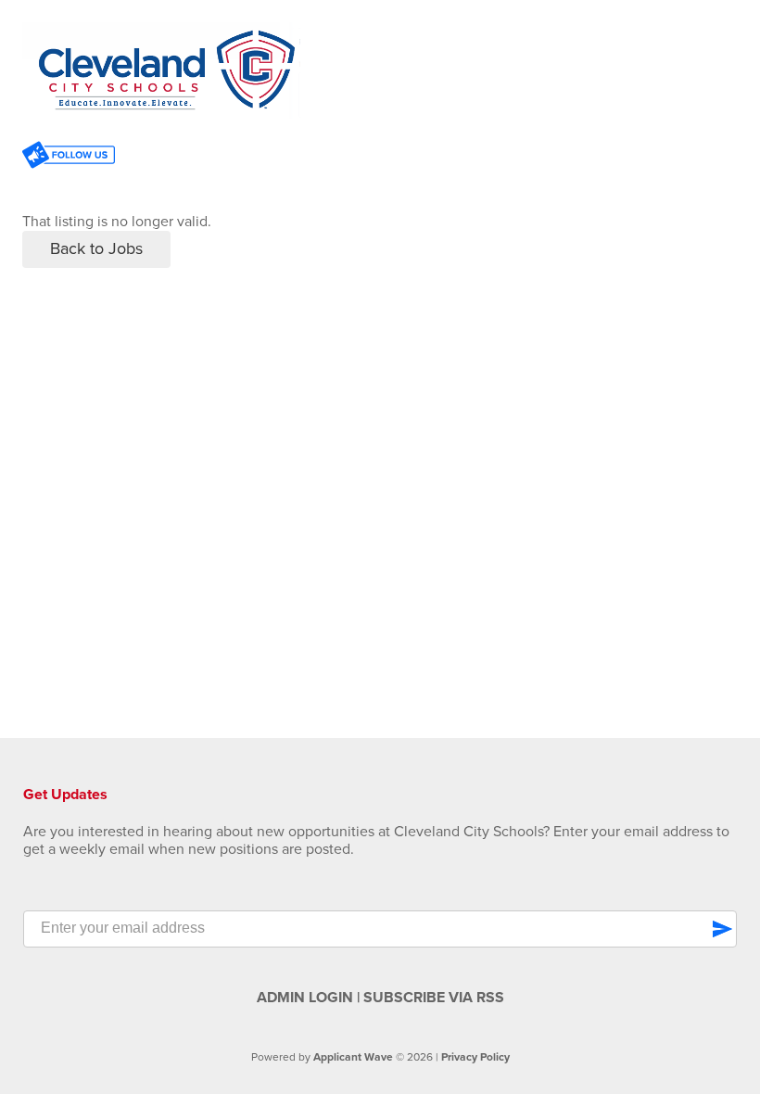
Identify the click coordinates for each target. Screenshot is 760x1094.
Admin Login (305, 997)
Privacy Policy (475, 1056)
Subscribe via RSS (433, 997)
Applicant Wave (353, 1056)
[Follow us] (68, 157)
